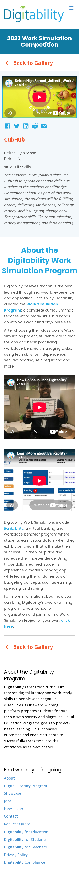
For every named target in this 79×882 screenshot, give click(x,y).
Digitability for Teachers (25, 847)
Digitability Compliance (24, 862)
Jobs (8, 801)
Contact (11, 816)
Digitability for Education (26, 831)
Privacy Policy (16, 854)
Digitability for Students (25, 839)
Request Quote (17, 823)
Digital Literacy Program (25, 785)
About (9, 778)
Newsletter (13, 808)
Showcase (12, 793)
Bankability (13, 528)
